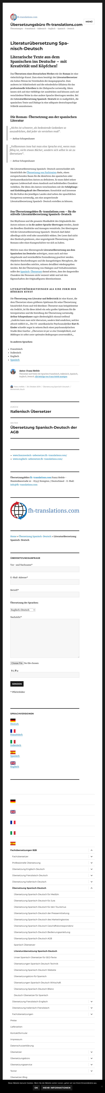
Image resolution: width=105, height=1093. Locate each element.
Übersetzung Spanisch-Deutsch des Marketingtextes (41, 919)
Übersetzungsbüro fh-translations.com (46, 24)
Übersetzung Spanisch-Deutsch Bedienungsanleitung (42, 932)
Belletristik (14, 389)
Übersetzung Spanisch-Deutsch (56, 387)
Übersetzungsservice (21, 1064)
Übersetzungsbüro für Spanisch (30, 976)
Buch (22, 389)
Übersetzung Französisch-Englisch (30, 1001)
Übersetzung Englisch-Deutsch (28, 869)
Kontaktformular (18, 1033)
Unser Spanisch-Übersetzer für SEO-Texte (35, 957)
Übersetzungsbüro (20, 1058)
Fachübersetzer (20, 856)
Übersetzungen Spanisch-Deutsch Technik (36, 964)
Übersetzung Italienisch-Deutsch (29, 882)
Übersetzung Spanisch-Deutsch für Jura (34, 900)
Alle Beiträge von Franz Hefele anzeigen (51, 377)
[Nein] (102, 1086)
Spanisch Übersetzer (24, 945)
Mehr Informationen (57, 1088)
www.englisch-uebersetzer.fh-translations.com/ (37, 459)
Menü (89, 21)
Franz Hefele (19, 387)
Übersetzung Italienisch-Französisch (30, 1008)
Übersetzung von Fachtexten (41, 172)
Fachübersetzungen (22, 1014)
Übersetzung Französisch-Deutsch (30, 875)
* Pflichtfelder (17, 692)
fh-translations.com (40, 477)
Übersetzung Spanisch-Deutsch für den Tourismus (40, 907)
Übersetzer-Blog (18, 1077)
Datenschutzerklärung (22, 1045)
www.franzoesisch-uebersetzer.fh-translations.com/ (40, 455)
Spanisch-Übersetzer (31, 271)
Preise (13, 1020)
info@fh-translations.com (23, 484)
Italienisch (15, 745)
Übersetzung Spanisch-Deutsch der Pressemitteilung (41, 913)
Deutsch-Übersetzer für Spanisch (31, 995)
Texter (13, 1071)
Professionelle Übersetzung (26, 863)
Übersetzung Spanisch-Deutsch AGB (33, 938)
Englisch (14, 766)
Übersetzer (16, 1052)
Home (13, 536)
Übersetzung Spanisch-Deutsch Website (35, 970)
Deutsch (14, 724)
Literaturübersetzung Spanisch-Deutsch (35, 951)
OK (36, 1088)
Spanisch (15, 360)
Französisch (16, 734)
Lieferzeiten (16, 1027)
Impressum (16, 1039)
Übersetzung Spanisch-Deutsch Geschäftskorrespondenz (43, 926)
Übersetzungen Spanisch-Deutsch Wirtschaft (37, 982)
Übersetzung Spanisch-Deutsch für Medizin (36, 894)
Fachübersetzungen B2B (23, 850)
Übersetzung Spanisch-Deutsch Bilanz (34, 989)
